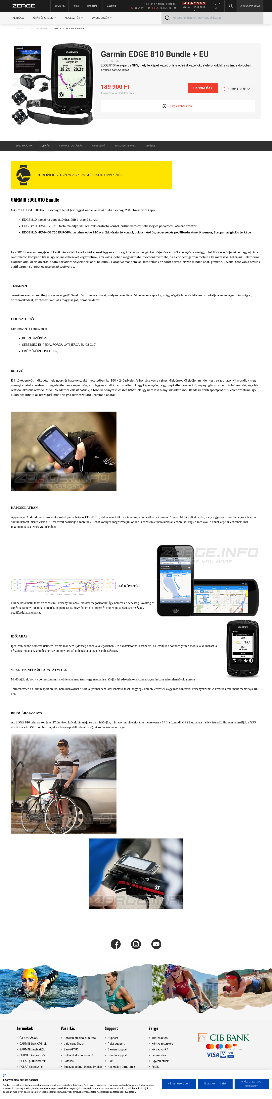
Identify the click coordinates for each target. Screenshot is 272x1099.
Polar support (116, 1043)
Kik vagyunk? (160, 1049)
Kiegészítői (99, 145)
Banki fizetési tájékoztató (80, 1037)
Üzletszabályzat (74, 1043)
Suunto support (117, 1055)
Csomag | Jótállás (70, 145)
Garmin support (117, 1049)
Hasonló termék (125, 145)
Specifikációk (24, 145)
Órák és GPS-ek (39, 28)
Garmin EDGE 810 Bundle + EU (70, 28)
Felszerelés (159, 1055)
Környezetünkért (162, 1043)
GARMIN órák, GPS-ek (33, 1043)
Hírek (76, 6)
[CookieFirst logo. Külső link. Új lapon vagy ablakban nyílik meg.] (4, 1076)
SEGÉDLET (151, 145)
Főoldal (20, 28)
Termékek (25, 1028)
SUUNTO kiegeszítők (32, 1055)
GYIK (110, 1061)
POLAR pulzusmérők (33, 1061)
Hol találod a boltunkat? (78, 1055)
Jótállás (69, 1061)
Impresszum (160, 1037)
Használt (93, 6)
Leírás (46, 145)
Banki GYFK (71, 1049)
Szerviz (111, 6)
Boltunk (60, 6)
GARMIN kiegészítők (32, 1049)
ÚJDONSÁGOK (29, 1037)
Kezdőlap (19, 17)
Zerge (153, 1028)
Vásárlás (68, 1028)
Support (111, 1028)
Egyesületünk (160, 1061)
